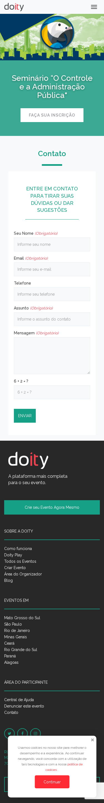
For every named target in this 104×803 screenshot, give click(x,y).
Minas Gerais (15, 637)
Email (31, 258)
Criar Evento (15, 568)
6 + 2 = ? (21, 381)
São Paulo (13, 624)
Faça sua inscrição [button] (52, 115)
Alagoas (11, 662)
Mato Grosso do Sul (22, 618)
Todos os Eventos (20, 561)
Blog (8, 580)
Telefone (22, 283)
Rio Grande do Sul (20, 649)
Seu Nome (35, 233)
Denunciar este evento (24, 706)
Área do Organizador (23, 574)
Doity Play (13, 555)
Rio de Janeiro (17, 630)
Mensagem (36, 333)
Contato (11, 712)
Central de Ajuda (19, 700)
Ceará (9, 643)
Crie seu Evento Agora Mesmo (52, 507)
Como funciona (18, 548)
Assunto (33, 308)
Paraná (10, 656)
